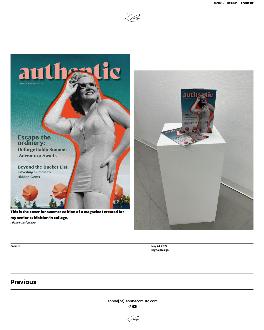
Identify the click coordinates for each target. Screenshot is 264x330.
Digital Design (160, 250)
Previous (23, 282)
